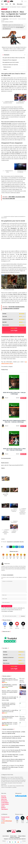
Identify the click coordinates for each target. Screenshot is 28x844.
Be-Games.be (4, 800)
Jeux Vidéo (4, 707)
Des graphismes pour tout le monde (11, 62)
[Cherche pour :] (12, 616)
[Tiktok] (23, 625)
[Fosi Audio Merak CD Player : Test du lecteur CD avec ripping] (23, 718)
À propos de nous (5, 817)
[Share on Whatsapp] (12, 842)
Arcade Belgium (5, 802)
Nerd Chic (3, 795)
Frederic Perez (5, 18)
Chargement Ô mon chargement (10, 60)
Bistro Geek (4, 799)
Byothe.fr (3, 807)
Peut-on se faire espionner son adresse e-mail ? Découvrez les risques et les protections (13, 761)
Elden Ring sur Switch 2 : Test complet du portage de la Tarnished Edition (10, 680)
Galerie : (5, 69)
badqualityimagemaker (7, 736)
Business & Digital (5, 700)
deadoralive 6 (10, 541)
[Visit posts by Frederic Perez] (2, 564)
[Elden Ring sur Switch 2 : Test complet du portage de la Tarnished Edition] (23, 680)
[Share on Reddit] (18, 842)
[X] (11, 625)
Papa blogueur (4, 809)
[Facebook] (5, 625)
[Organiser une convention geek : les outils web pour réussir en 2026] (23, 698)
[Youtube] (17, 625)
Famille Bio (3, 797)
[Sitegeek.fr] (9, 1)
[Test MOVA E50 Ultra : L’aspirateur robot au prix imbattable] (23, 686)
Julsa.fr (3, 805)
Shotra (3, 740)
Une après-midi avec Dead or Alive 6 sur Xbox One (14, 57)
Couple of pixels (5, 804)
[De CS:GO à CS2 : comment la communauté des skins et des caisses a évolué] (23, 704)
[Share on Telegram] (20, 842)
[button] (2, 1)
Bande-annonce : (7, 66)
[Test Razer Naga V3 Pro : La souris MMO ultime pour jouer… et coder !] (23, 724)
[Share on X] (10, 842)
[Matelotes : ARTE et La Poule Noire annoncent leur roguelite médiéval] (23, 692)
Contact (3, 818)
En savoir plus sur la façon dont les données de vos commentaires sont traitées (13, 609)
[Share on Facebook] (7, 842)
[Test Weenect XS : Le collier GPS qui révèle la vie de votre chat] (23, 712)
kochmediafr (16, 541)
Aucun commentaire (22, 18)
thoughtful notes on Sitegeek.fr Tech (9, 765)
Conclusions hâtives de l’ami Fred (10, 64)
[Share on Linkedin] (15, 842)
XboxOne (22, 541)
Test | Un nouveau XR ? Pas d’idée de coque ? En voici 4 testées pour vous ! (13, 767)
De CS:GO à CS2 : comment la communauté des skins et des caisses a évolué (8, 704)
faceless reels (5, 750)
